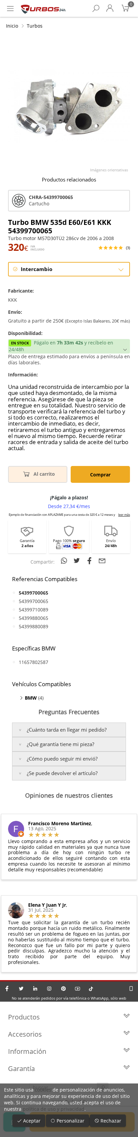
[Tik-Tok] (90, 988)
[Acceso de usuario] (110, 8)
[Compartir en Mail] (102, 560)
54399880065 (33, 618)
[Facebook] (7, 988)
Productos (24, 1017)
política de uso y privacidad (53, 1109)
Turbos (35, 26)
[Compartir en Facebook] (90, 560)
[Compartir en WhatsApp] (65, 560)
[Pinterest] (63, 988)
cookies (43, 1089)
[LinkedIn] (35, 988)
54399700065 (33, 601)
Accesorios (25, 1034)
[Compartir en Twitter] (78, 560)
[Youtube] (77, 988)
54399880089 (33, 626)
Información (27, 1051)
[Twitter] (21, 988)
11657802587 (33, 662)
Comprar (100, 474)
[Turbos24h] (43, 8)
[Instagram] (49, 988)
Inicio (12, 26)
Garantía (21, 1068)
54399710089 (33, 609)
